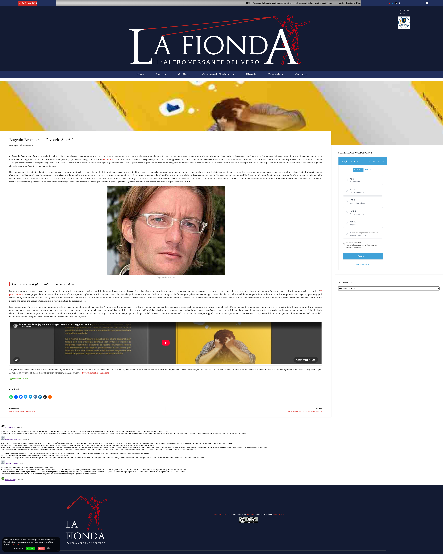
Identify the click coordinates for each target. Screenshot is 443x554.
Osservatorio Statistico (216, 74)
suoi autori (251, 514)
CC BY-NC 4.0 (278, 514)
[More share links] (50, 397)
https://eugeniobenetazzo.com (95, 372)
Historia (251, 74)
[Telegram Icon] (392, 3)
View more (15, 544)
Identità (161, 74)
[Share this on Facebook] (16, 397)
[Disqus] (165, 452)
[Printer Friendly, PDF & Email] (19, 378)
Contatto (301, 74)
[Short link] (45, 397)
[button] (427, 3)
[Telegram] (30, 397)
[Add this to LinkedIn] (40, 397)
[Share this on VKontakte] (35, 397)
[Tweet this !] (25, 397)
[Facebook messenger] (21, 397)
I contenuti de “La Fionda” (223, 514)
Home (140, 74)
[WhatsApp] (11, 397)
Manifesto (184, 74)
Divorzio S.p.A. (110, 159)
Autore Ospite (13, 145)
